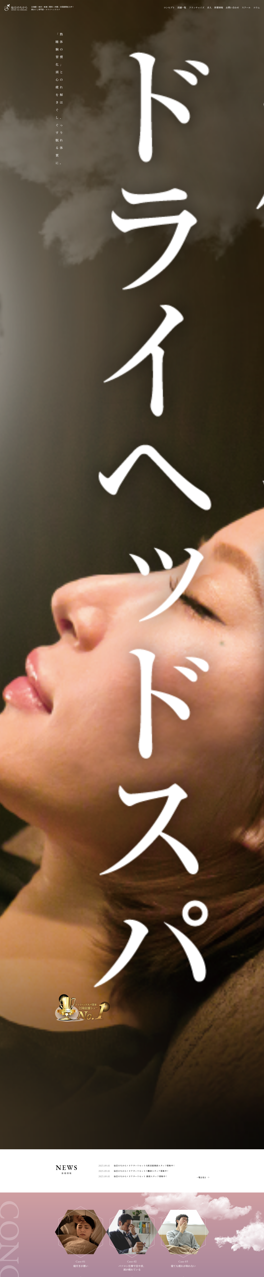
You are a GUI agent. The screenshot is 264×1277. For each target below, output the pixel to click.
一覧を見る (201, 1177)
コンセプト (169, 7)
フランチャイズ (196, 7)
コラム (256, 7)
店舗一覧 (181, 7)
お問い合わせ (232, 7)
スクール (246, 7)
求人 (209, 7)
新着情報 (218, 7)
